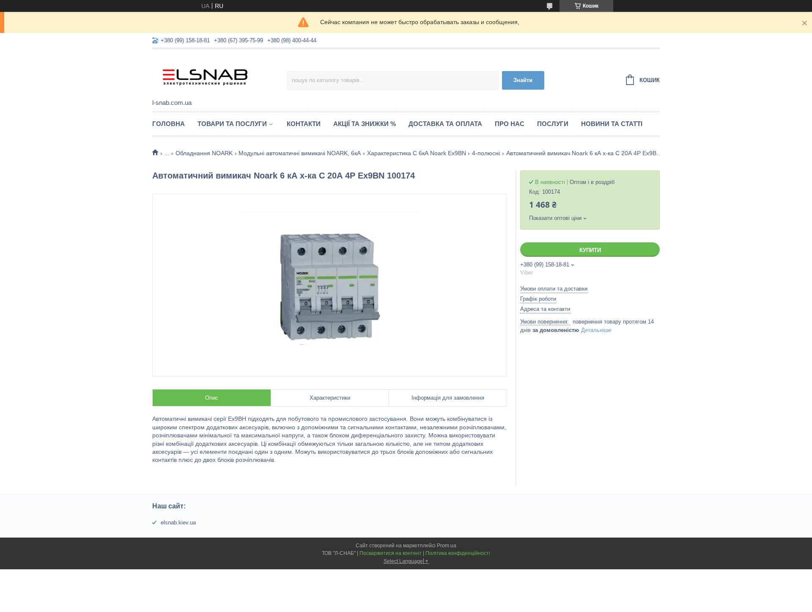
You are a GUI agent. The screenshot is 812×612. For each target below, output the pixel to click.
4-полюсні (486, 153)
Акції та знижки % (364, 124)
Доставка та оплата (445, 124)
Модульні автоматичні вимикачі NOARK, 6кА (300, 153)
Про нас (509, 124)
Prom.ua (446, 546)
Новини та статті (611, 124)
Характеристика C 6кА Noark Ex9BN (416, 153)
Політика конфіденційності (457, 553)
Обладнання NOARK (204, 153)
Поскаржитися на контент (390, 553)
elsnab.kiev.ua (178, 522)
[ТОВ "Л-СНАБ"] (219, 74)
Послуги (552, 124)
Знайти (522, 80)
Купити (590, 250)
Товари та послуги (232, 124)
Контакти (304, 124)
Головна (168, 124)
